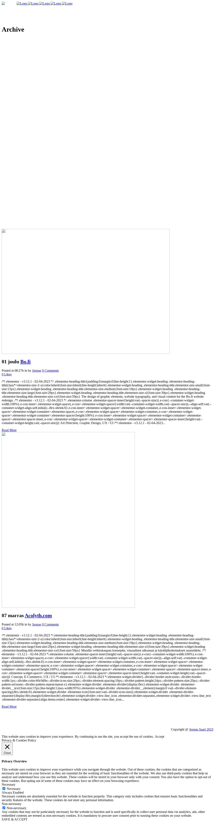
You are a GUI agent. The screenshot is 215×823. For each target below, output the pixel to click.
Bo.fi (25, 361)
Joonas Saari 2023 (201, 729)
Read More (9, 430)
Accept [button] (159, 736)
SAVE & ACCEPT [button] (15, 819)
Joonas (36, 370)
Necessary (13, 789)
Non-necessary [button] (11, 804)
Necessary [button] (8, 784)
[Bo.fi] (86, 352)
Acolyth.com (38, 615)
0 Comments (50, 370)
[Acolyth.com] (68, 606)
